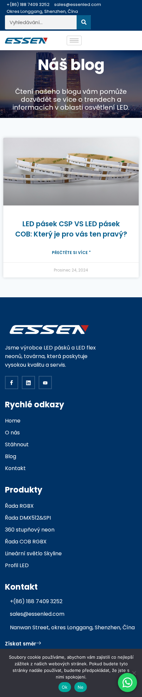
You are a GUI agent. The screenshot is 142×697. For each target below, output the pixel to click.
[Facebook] (11, 382)
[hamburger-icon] (74, 40)
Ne (81, 687)
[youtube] (45, 382)
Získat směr (20, 644)
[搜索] (84, 22)
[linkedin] (28, 382)
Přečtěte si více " (71, 252)
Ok (65, 687)
